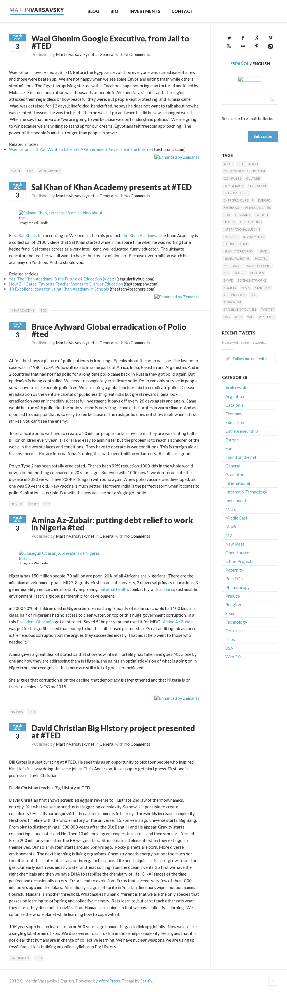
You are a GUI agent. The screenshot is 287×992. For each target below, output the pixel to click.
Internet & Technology (246, 491)
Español (239, 63)
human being (251, 222)
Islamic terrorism (239, 251)
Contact (182, 11)
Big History (20, 958)
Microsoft (233, 266)
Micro (231, 509)
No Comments (137, 54)
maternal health (113, 589)
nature (239, 273)
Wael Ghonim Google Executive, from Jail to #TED (110, 42)
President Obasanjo (35, 621)
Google (262, 215)
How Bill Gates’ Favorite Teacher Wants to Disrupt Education (66, 283)
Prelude (232, 595)
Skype (228, 280)
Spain (246, 287)
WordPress (109, 980)
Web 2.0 (233, 656)
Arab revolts (237, 387)
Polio (33, 504)
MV (226, 273)
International (237, 483)
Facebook (232, 207)
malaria (167, 589)
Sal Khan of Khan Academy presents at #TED (111, 187)
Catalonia (234, 405)
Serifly (146, 980)
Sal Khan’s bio (31, 235)
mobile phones (259, 266)
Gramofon (234, 474)
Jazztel (260, 258)
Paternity (234, 569)
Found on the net (240, 457)
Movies (232, 526)
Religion (233, 604)
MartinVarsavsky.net (75, 54)
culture (253, 178)
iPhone (229, 244)
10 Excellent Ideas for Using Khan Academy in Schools (59, 288)
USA (227, 317)
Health (16, 504)
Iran (243, 244)
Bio (114, 11)
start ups (262, 287)
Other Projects (239, 561)
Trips (230, 639)
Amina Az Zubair (178, 621)
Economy (233, 413)
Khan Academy (22, 310)
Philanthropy (237, 587)
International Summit (242, 229)
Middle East (236, 517)
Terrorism (232, 302)
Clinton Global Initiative (245, 171)
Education (257, 186)
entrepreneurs (236, 193)
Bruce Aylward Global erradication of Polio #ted (108, 330)
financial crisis (258, 207)
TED (30, 170)
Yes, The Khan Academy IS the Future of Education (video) (62, 278)
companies (232, 178)
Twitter (267, 309)
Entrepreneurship (238, 200)
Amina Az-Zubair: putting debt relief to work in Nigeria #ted (112, 523)
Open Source (237, 552)
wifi (250, 317)
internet (231, 236)
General (106, 54)
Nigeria (17, 711)
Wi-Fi (238, 317)
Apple (228, 164)
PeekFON (234, 578)
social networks (252, 280)
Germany (242, 215)
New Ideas (235, 543)
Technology (234, 295)
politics (257, 273)
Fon (227, 215)
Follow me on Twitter (251, 358)
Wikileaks (266, 317)
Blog (93, 11)
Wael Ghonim (50, 170)
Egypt (15, 170)
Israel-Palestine (236, 258)
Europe (264, 200)
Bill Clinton (247, 164)
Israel (264, 251)
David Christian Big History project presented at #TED (113, 731)
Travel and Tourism (240, 309)
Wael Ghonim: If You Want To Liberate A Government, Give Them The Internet (81, 149)
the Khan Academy (139, 235)
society (230, 287)
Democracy (233, 186)
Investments (144, 11)
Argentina (234, 396)
